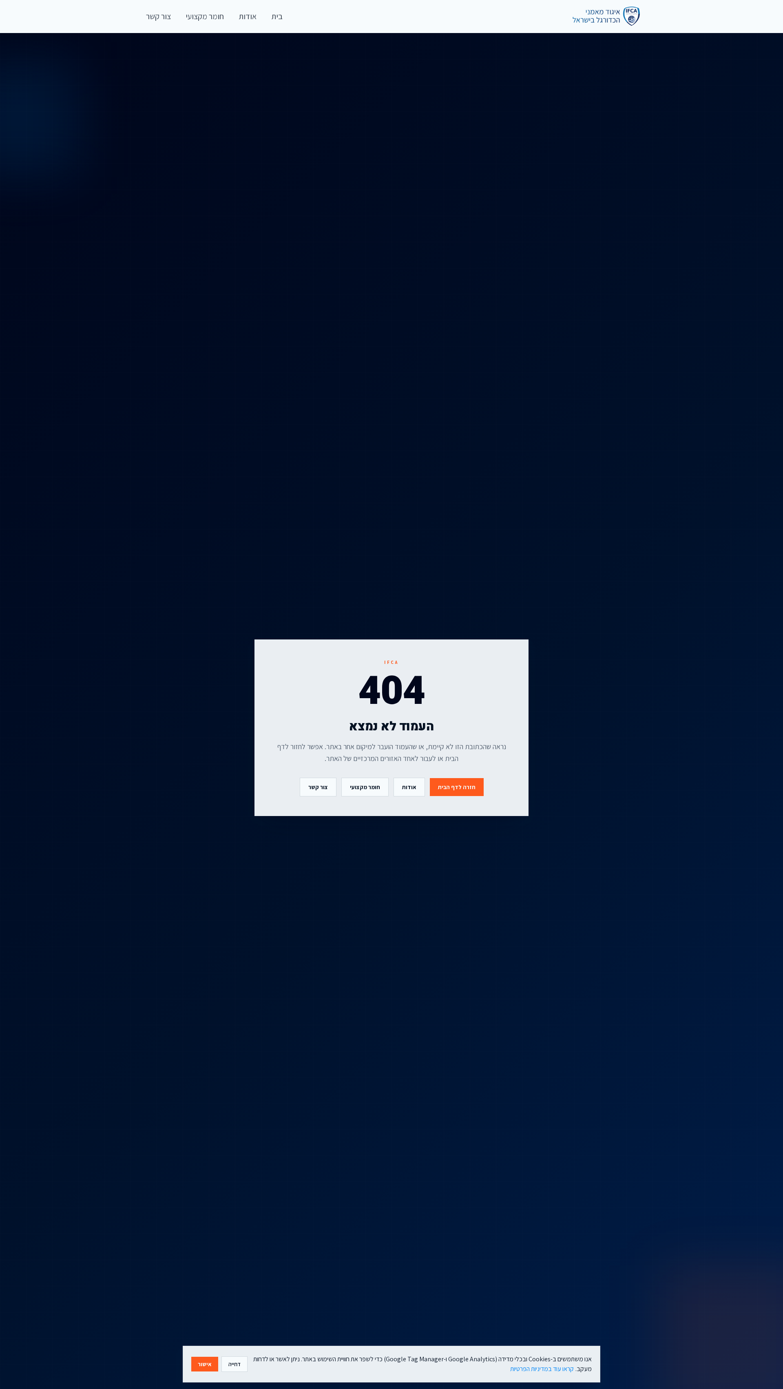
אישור (205, 1364)
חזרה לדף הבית (457, 787)
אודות (409, 787)
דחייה (234, 1364)
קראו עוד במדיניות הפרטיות (542, 1369)
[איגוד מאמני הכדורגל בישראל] (602, 16)
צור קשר (318, 787)
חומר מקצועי (365, 787)
